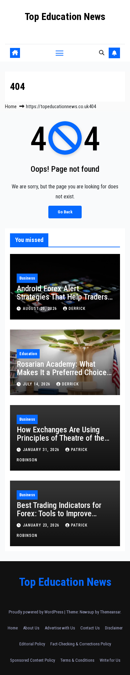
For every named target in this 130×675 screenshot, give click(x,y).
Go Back (65, 211)
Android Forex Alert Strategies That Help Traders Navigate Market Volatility (62, 297)
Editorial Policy (32, 643)
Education (28, 353)
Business (27, 278)
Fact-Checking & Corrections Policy (80, 643)
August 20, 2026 (40, 308)
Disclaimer (114, 627)
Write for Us (110, 660)
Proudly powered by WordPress (36, 611)
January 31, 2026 (42, 449)
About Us (31, 627)
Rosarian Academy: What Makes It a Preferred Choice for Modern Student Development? (62, 376)
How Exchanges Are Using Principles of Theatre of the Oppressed (60, 438)
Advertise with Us (60, 627)
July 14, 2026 (37, 384)
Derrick (77, 308)
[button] (101, 53)
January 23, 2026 (42, 525)
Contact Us (90, 627)
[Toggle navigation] (59, 53)
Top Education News (65, 16)
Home (11, 107)
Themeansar (110, 611)
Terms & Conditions (77, 660)
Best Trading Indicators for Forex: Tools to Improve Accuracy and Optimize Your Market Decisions (61, 518)
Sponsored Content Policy (32, 660)
